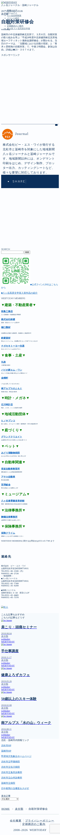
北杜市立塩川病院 (10, 767)
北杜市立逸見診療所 (11, 772)
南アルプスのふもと (11, 388)
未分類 (4, 14)
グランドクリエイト (11, 436)
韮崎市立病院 (8, 783)
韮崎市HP (6, 751)
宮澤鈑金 (5, 484)
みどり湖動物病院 (10, 453)
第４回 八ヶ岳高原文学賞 (18, 28)
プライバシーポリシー (39, 820)
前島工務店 (7, 311)
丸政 (3, 362)
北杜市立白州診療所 (11, 777)
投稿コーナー (14, 54)
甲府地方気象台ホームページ (16, 756)
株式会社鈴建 (8, 319)
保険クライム (8, 533)
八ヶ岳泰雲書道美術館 (12, 501)
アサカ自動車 (8, 476)
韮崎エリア (13, 41)
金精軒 (4, 378)
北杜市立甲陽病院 (10, 761)
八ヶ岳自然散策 (14, 15)
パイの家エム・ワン (11, 370)
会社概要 (16, 820)
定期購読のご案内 (15, 26)
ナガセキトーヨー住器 (12, 346)
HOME (5, 808)
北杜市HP (6, 745)
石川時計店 (7, 404)
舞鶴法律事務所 (9, 517)
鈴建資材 (5, 338)
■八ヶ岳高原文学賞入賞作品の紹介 (19, 293)
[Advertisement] (30, 86)
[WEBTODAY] (9, 2)
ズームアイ (12, 13)
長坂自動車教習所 (10, 468)
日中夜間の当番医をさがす (15, 788)
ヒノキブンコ (8, 420)
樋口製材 (5, 327)
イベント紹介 (13, 18)
